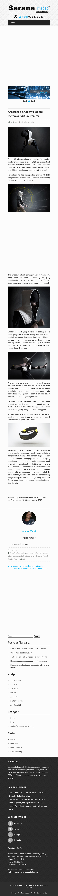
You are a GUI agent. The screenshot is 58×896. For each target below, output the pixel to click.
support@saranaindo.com (23, 869)
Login (45, 893)
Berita (10, 550)
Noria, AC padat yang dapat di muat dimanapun (28, 661)
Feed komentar (16, 747)
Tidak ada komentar (26, 122)
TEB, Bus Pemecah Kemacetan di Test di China (28, 657)
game (45, 553)
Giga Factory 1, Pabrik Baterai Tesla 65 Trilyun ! (28, 649)
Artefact (17, 553)
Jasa (27, 893)
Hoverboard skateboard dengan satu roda (25, 566)
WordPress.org (16, 752)
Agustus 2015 (15, 705)
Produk (21, 893)
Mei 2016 (14, 693)
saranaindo (20, 556)
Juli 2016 (13, 684)
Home (13, 893)
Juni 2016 (14, 689)
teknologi (38, 556)
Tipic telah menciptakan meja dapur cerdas (32, 568)
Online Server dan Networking (22, 726)
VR (15, 559)
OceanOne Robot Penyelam (21, 653)
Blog (15, 550)
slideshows (29, 556)
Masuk (12, 739)
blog (28, 553)
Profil (33, 893)
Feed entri (14, 743)
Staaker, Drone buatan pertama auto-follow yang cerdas (29, 666)
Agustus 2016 (15, 680)
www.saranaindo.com (19, 544)
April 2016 (14, 697)
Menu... (14, 22)
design (32, 553)
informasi (11, 556)
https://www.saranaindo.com (26, 872)
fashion (39, 553)
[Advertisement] (29, 56)
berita (23, 553)
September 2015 (16, 701)
